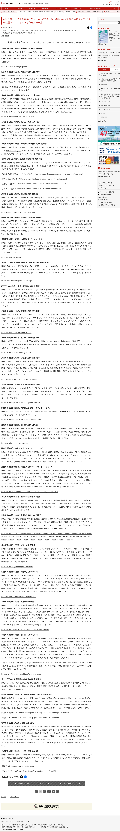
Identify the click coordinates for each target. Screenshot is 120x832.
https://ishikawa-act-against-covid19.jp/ (16, 281)
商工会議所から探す (83, 12)
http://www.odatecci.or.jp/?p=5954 (14, 67)
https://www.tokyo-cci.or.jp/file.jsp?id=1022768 (19, 379)
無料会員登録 (114, 4)
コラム (113, 8)
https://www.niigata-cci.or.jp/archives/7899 (18, 212)
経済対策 (24, 33)
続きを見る (102, 121)
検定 (14, 33)
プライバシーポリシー (8, 821)
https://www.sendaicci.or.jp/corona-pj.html (17, 117)
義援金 (30, 33)
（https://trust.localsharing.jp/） (12, 689)
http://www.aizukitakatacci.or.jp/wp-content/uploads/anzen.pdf (58, 174)
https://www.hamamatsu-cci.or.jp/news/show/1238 (21, 420)
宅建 (57, 30)
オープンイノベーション (11, 30)
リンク (27, 821)
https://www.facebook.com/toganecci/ (16, 353)
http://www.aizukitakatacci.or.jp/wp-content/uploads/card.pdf (40, 189)
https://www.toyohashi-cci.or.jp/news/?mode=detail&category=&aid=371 (29, 491)
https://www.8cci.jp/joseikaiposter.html (16, 332)
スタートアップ (25, 30)
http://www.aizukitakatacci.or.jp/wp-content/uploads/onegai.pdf (41, 184)
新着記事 (19, 8)
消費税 (18, 33)
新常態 (74, 30)
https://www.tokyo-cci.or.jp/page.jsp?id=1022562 (20, 403)
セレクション (97, 8)
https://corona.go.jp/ (14, 151)
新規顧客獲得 (7, 33)
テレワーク (34, 30)
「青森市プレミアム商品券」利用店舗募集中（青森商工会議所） (23, 11)
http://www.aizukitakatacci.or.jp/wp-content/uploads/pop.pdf (43, 179)
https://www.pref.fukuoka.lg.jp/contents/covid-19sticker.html (35, 718)
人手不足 (52, 30)
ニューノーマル (44, 30)
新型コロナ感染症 (65, 30)
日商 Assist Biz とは (112, 12)
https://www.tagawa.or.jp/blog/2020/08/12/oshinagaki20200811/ (44, 713)
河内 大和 (46, 11)
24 (104, 69)
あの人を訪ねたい (61, 8)
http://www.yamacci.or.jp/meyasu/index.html (18, 596)
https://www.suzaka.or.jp (11, 257)
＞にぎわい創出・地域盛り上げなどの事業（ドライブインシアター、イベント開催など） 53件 (46, 783)
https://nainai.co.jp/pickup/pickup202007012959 (37, 771)
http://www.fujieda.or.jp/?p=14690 (14, 443)
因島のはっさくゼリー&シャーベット (63, 11)
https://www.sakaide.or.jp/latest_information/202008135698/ (25, 630)
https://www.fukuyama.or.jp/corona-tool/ (17, 567)
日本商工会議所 (7, 818)
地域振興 (45, 8)
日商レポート (78, 8)
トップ (7, 8)
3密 (34, 33)
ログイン (105, 4)
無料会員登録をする (105, 176)
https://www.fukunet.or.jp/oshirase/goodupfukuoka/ (21, 674)
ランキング (10, 12)
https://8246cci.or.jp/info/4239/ (22, 766)
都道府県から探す (98, 12)
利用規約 (20, 821)
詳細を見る (102, 44)
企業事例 (32, 8)
